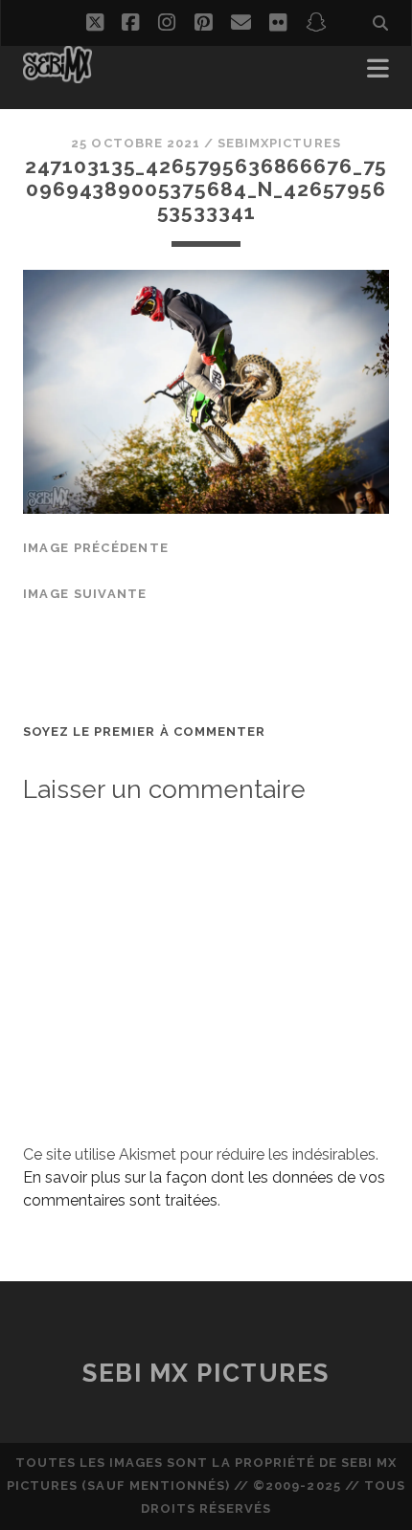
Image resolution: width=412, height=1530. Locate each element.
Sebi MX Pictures (206, 1373)
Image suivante (85, 594)
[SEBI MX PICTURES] (57, 74)
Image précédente (96, 548)
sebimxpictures (279, 143)
